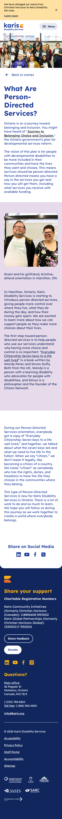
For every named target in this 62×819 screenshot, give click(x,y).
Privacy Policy (13, 745)
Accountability (13, 759)
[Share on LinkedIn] (18, 554)
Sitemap (9, 765)
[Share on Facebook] (35, 554)
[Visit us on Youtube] (27, 554)
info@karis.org (14, 713)
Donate (13, 649)
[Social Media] (7, 662)
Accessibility (12, 738)
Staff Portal (11, 752)
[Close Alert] (56, 10)
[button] (48, 26)
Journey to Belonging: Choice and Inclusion (28, 133)
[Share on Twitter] (43, 554)
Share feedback (18, 638)
